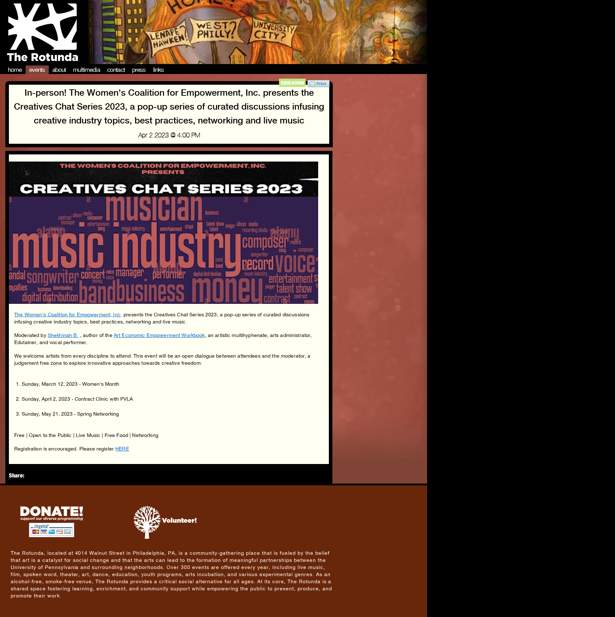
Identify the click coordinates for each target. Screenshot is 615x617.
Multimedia (86, 69)
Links (158, 69)
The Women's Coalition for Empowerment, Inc (67, 314)
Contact (116, 69)
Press (139, 69)
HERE (122, 449)
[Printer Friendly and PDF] (319, 85)
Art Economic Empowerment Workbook (159, 335)
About (59, 69)
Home (15, 69)
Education (292, 83)
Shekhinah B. (63, 335)
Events (37, 69)
